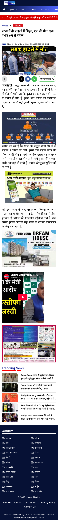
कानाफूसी (9, 476)
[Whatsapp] (34, 79)
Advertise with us (12, 502)
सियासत (37, 452)
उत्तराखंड (38, 491)
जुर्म (6, 443)
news (18, 25)
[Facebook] (28, 79)
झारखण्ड (9, 486)
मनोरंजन (44, 9)
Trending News (13, 368)
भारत (34, 9)
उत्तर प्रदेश (9, 491)
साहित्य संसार (10, 447)
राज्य (23, 9)
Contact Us (30, 506)
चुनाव (12, 9)
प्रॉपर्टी (7, 457)
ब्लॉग (36, 476)
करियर (37, 438)
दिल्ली (37, 481)
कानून (36, 467)
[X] (21, 79)
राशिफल (37, 443)
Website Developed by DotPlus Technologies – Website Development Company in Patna (29, 516)
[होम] (8, 3)
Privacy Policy (48, 502)
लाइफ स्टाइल (10, 472)
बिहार (7, 481)
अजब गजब (38, 462)
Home (5, 25)
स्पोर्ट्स (7, 462)
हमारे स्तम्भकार (11, 452)
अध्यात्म (37, 457)
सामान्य (37, 472)
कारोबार (8, 438)
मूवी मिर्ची (38, 447)
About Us (31, 502)
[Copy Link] (4, 79)
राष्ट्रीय (36, 486)
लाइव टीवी (9, 467)
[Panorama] (29, 248)
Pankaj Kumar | (20, 44)
